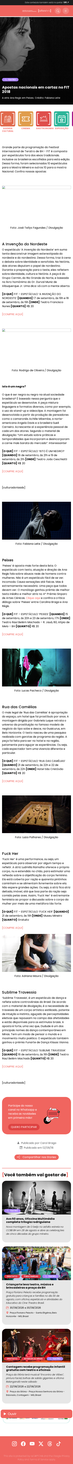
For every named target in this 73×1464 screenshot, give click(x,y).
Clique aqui (33, 598)
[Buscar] (58, 11)
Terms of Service (39, 1459)
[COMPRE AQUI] (13, 314)
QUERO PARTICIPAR (24, 1127)
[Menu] (65, 11)
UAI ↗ (66, 2)
